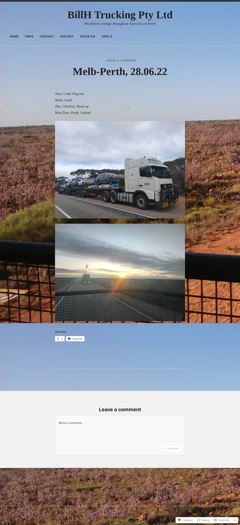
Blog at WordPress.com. (120, 515)
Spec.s (107, 36)
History (66, 36)
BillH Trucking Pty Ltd (120, 15)
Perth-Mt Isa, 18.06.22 (71, 487)
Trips (29, 36)
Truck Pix (87, 36)
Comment (172, 448)
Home (14, 36)
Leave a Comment (121, 60)
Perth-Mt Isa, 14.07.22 (169, 487)
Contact (47, 36)
